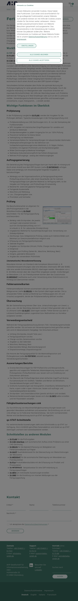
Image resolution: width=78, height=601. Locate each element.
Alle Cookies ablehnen (39, 54)
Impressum (21, 39)
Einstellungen (27, 46)
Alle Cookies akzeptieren (39, 60)
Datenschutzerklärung (38, 37)
